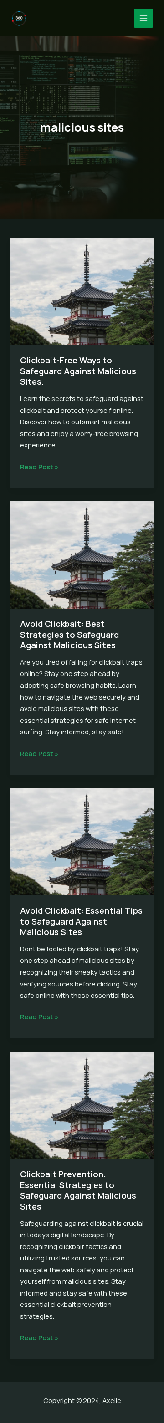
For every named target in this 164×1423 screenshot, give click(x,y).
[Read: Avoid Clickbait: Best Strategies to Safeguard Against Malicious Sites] (82, 554)
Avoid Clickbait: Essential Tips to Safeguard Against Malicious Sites (81, 921)
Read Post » (39, 467)
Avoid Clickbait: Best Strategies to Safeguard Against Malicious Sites (69, 634)
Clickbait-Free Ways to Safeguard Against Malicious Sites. (78, 371)
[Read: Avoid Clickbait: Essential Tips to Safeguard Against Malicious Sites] (82, 840)
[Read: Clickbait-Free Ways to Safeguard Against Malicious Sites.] (82, 290)
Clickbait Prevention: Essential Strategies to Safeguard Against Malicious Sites (78, 1190)
